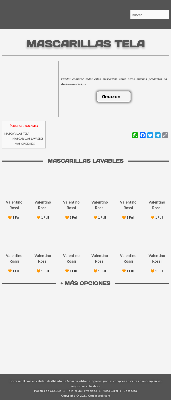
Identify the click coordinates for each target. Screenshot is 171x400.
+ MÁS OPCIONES (24, 143)
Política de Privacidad (82, 390)
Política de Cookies (47, 390)
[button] (114, 96)
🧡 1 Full (14, 217)
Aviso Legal (110, 390)
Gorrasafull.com (99, 395)
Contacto (130, 390)
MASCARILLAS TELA (16, 133)
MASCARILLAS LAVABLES (28, 138)
